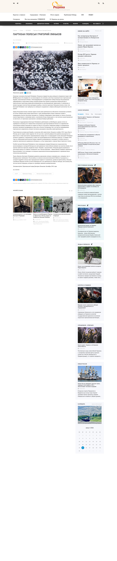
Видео (91, 15)
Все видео (98, 77)
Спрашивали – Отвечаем (38, 15)
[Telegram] (30, 47)
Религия (75, 23)
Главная (15, 30)
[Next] (101, 24)
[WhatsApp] (27, 47)
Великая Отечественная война (44, 173)
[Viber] (25, 47)
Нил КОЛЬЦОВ (17, 40)
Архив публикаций (96, 404)
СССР (16, 173)
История (56, 23)
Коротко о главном (19, 15)
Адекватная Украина (43, 23)
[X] (21, 47)
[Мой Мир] (18, 47)
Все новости (97, 23)
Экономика (29, 23)
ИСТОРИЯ (28, 30)
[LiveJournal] (23, 47)
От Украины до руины (57, 19)
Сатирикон (16, 19)
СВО (82, 15)
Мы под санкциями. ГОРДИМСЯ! (35, 19)
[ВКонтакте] (14, 47)
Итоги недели (54, 15)
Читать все (98, 31)
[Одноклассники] (16, 47)
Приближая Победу (70, 15)
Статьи (21, 30)
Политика (18, 23)
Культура (66, 23)
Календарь (85, 23)
